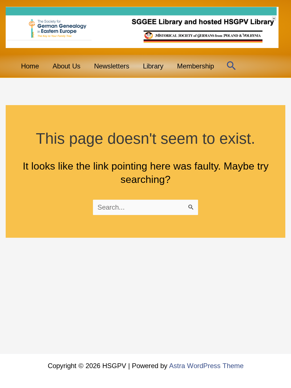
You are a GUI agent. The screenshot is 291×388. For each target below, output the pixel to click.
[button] (231, 66)
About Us (66, 66)
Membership (195, 66)
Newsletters (111, 66)
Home (30, 66)
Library (153, 66)
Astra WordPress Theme (206, 366)
